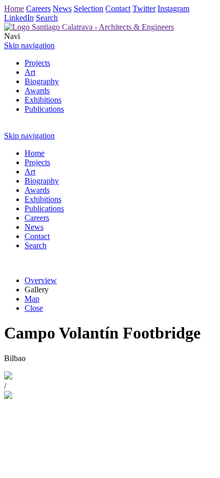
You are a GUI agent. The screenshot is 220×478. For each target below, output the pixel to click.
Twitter (144, 8)
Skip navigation (29, 45)
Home (14, 8)
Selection (88, 8)
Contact (117, 8)
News (62, 8)
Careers (38, 8)
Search (47, 17)
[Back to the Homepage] (89, 27)
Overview (41, 280)
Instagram (173, 8)
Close (34, 308)
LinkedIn (19, 17)
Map (32, 298)
